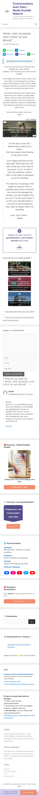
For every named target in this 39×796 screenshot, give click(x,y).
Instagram (8, 555)
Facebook (7, 547)
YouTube (7, 561)
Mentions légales (10, 771)
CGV (5, 774)
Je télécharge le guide (19, 487)
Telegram (16, 567)
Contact (7, 769)
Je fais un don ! (19, 601)
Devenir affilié (9, 776)
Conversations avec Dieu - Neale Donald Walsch (23, 8)
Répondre (9, 426)
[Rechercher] (31, 621)
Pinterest (7, 567)
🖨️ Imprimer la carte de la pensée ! (20, 61)
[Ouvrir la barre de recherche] (36, 24)
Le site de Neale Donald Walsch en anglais (19, 684)
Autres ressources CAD (12, 681)
